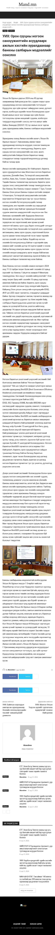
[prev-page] (4, 811)
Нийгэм (11, 31)
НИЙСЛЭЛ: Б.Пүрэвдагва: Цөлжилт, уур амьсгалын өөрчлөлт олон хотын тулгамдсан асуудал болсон (36, 784)
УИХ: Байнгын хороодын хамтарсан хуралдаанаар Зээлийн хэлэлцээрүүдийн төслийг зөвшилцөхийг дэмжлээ (14, 710)
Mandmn (11, 670)
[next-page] (8, 811)
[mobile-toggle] (4, 15)
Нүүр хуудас (7, 22)
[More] (35, 676)
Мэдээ (16, 22)
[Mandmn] (4, 670)
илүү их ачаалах (27, 890)
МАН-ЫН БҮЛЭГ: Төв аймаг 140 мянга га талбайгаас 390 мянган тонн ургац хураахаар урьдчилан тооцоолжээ (35, 879)
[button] (51, 15)
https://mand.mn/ (27, 749)
